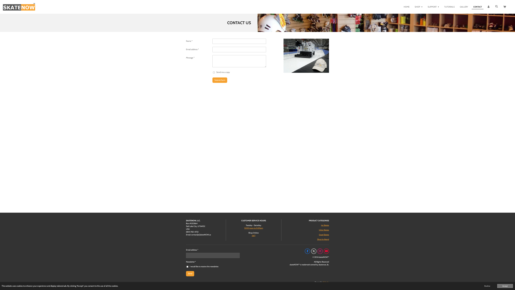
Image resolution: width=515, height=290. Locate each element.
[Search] (497, 6)
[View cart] (505, 7)
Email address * (192, 49)
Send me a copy (223, 72)
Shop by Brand (323, 239)
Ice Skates (325, 225)
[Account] (488, 7)
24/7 (253, 235)
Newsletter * (191, 262)
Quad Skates (324, 234)
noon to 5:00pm (253, 228)
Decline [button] (487, 286)
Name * (189, 41)
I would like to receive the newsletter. (204, 266)
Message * (190, 58)
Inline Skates (324, 230)
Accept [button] (505, 286)
